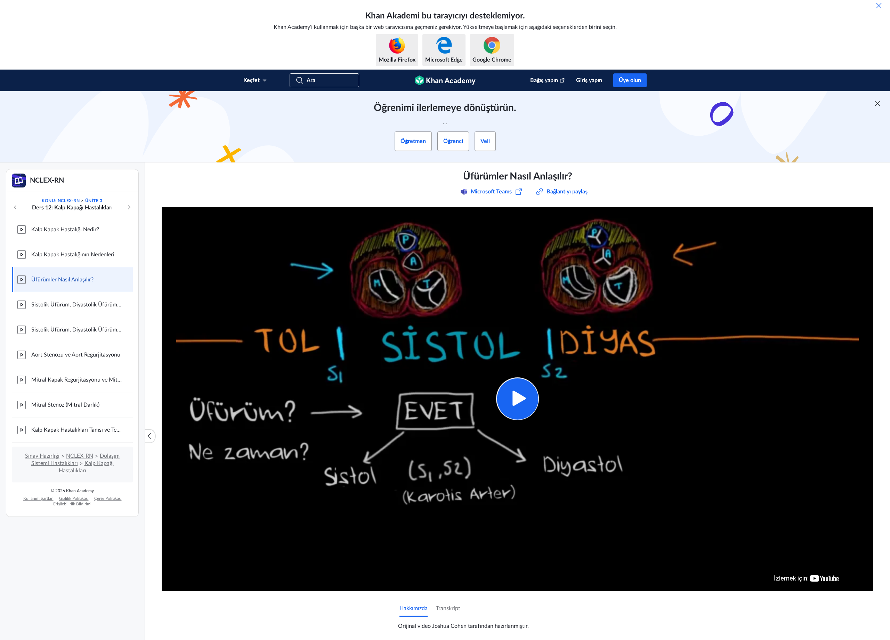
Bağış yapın (544, 80)
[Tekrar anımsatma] (878, 5)
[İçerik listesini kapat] (150, 436)
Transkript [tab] (448, 608)
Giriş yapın (589, 80)
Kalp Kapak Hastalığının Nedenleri (72, 254)
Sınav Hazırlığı (42, 456)
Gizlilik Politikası (74, 498)
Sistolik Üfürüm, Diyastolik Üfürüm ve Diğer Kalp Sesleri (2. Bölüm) (76, 330)
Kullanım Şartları (38, 498)
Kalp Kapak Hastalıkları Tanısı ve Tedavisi (76, 430)
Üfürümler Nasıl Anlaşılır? (62, 279)
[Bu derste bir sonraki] (129, 207)
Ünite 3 (94, 201)
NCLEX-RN (79, 456)
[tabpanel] (517, 623)
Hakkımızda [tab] (413, 608)
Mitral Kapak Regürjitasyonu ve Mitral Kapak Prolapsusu (76, 380)
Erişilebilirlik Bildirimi (72, 504)
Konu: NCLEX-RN (61, 201)
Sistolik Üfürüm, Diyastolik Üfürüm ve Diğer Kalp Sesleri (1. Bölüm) (76, 304)
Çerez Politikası (108, 498)
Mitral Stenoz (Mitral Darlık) (65, 405)
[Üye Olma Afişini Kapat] (877, 104)
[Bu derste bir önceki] (15, 207)
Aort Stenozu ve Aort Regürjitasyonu (75, 355)
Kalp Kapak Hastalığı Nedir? (65, 229)
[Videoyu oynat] (517, 399)
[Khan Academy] (445, 80)
